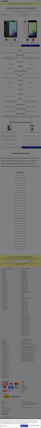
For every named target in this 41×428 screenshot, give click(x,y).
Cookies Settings (4, 425)
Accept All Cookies (24, 425)
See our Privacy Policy (23, 423)
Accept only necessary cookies (34, 425)
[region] (20, 423)
